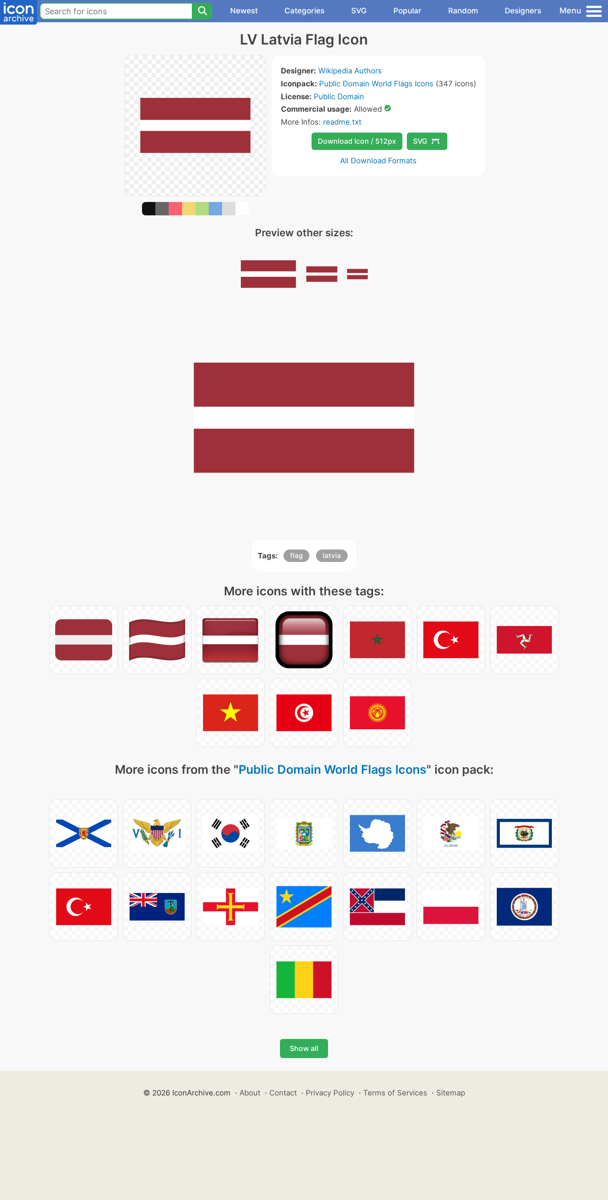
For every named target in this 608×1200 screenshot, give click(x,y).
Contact (283, 1092)
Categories (304, 10)
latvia (332, 555)
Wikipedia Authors (350, 70)
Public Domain (339, 96)
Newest (244, 10)
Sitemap (450, 1092)
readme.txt (342, 121)
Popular (407, 10)
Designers (523, 10)
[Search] (202, 11)
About (249, 1092)
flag (296, 555)
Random (463, 10)
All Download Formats (378, 160)
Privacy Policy (330, 1092)
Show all (304, 1048)
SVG (359, 10)
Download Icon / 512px (357, 141)
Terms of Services (395, 1092)
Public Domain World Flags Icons (376, 83)
